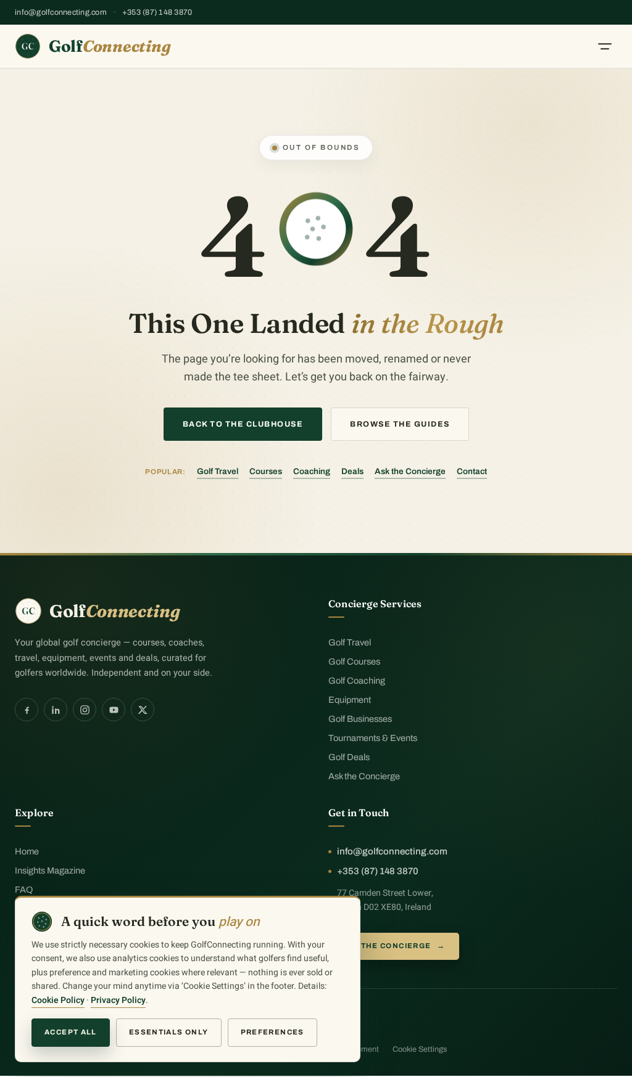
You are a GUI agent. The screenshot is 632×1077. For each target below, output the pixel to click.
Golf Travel (217, 471)
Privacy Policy (118, 1000)
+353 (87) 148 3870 (157, 12)
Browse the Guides (400, 424)
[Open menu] (604, 46)
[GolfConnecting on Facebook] (26, 709)
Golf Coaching (356, 681)
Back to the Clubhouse (243, 424)
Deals (352, 471)
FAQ (24, 890)
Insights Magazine (50, 870)
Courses (265, 471)
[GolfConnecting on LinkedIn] (55, 709)
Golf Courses (354, 661)
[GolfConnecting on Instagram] (84, 709)
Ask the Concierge (410, 471)
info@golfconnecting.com (61, 12)
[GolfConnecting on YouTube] (113, 709)
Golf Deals (349, 757)
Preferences (272, 1032)
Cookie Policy (58, 1000)
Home (27, 851)
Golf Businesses (360, 719)
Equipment (349, 700)
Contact (472, 471)
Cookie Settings (420, 1049)
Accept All (70, 1032)
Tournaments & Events (372, 738)
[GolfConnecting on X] (142, 709)
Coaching (311, 471)
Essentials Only (169, 1032)
